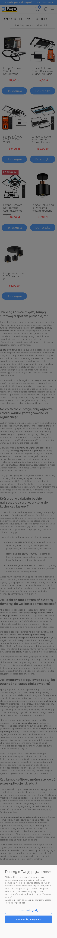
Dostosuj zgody (28, 910)
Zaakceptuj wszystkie (28, 919)
